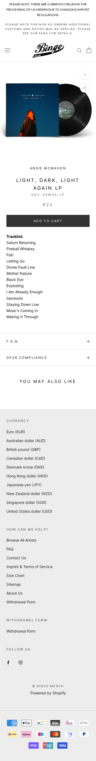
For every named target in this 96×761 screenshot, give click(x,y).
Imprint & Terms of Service (29, 566)
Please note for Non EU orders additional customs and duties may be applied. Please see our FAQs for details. (48, 29)
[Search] (79, 50)
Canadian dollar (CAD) (25, 458)
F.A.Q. (12, 341)
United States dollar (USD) (29, 511)
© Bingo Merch (48, 686)
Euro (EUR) (15, 431)
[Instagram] (20, 662)
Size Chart (15, 575)
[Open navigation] (7, 50)
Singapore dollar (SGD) (26, 502)
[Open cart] (89, 50)
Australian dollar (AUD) (26, 440)
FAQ (10, 549)
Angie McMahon (48, 168)
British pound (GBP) (23, 449)
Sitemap (13, 584)
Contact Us (16, 557)
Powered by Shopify (48, 693)
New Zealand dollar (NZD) (29, 493)
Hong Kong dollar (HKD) (27, 476)
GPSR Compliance (26, 358)
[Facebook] (8, 662)
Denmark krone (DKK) (25, 467)
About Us (14, 593)
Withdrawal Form (20, 602)
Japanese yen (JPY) (24, 484)
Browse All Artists (21, 540)
